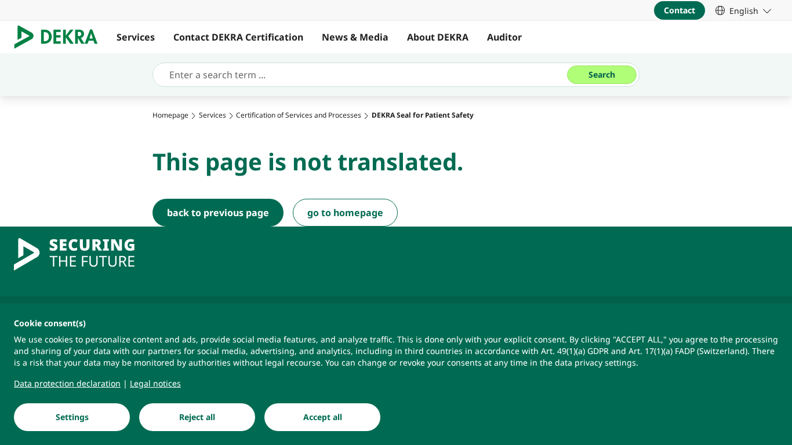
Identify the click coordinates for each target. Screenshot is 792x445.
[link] (743, 10)
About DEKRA (437, 37)
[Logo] (60, 37)
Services (136, 37)
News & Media (355, 37)
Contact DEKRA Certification (238, 37)
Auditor (504, 37)
